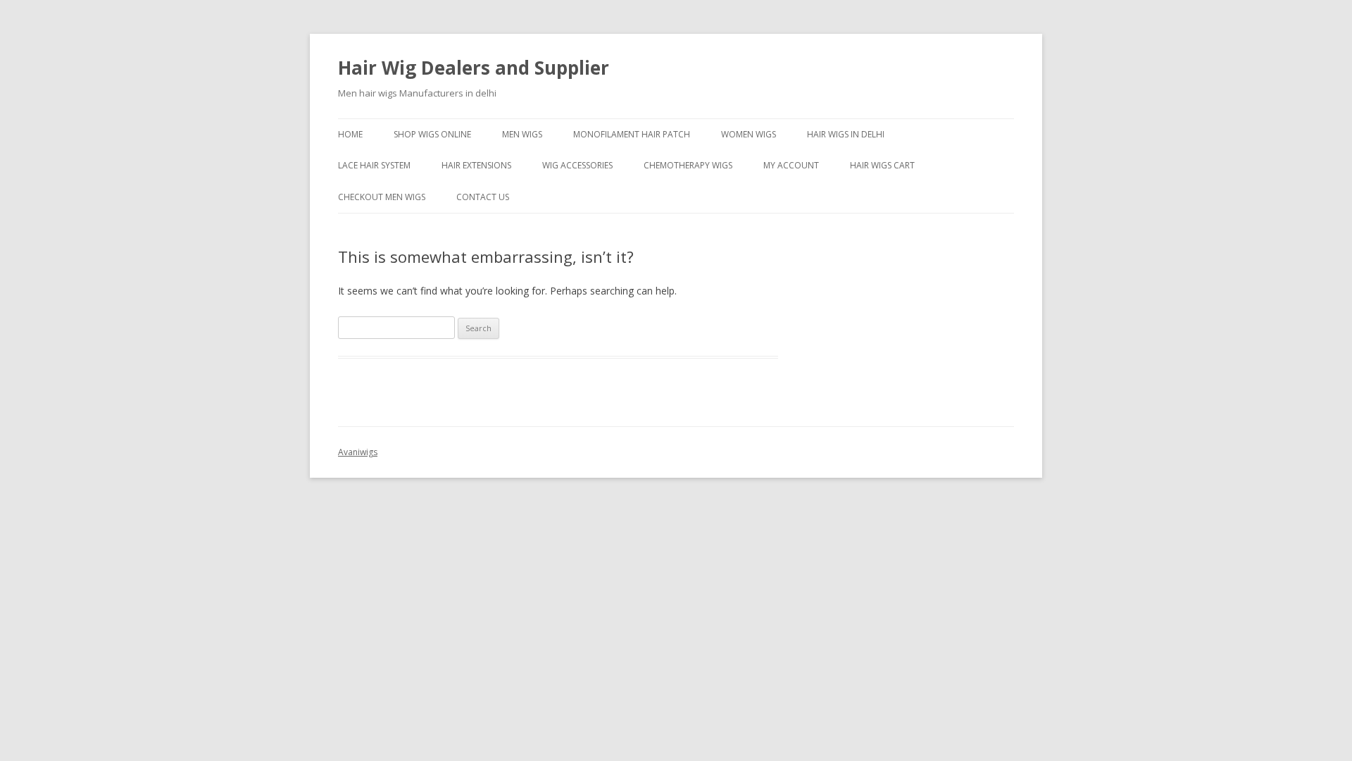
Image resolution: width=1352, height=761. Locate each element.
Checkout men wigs (381, 197)
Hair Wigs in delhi (845, 134)
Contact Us (482, 197)
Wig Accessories (577, 165)
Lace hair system (374, 165)
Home (350, 134)
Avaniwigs (357, 452)
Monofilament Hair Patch (631, 134)
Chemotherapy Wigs (688, 165)
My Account (791, 165)
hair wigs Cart (882, 165)
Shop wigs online (432, 134)
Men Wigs (522, 134)
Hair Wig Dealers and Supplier (473, 67)
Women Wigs (748, 134)
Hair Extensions (476, 165)
